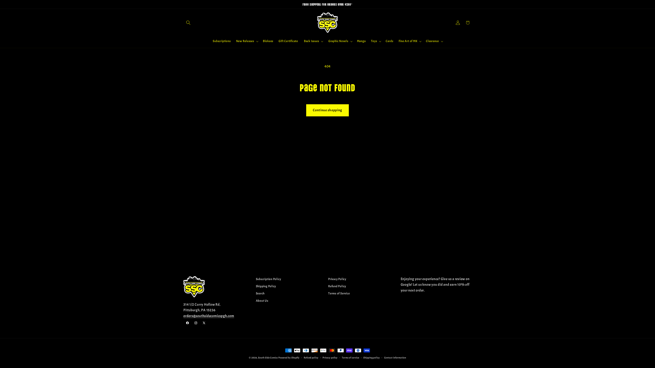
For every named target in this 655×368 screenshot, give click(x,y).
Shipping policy (371, 357)
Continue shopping (327, 110)
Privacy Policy (337, 279)
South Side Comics (268, 357)
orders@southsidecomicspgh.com (208, 316)
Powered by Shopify (289, 357)
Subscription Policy (268, 279)
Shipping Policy (266, 286)
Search (260, 293)
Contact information (395, 357)
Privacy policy (330, 357)
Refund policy (311, 357)
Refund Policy (337, 286)
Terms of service (350, 357)
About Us (262, 301)
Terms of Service (339, 293)
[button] (188, 22)
